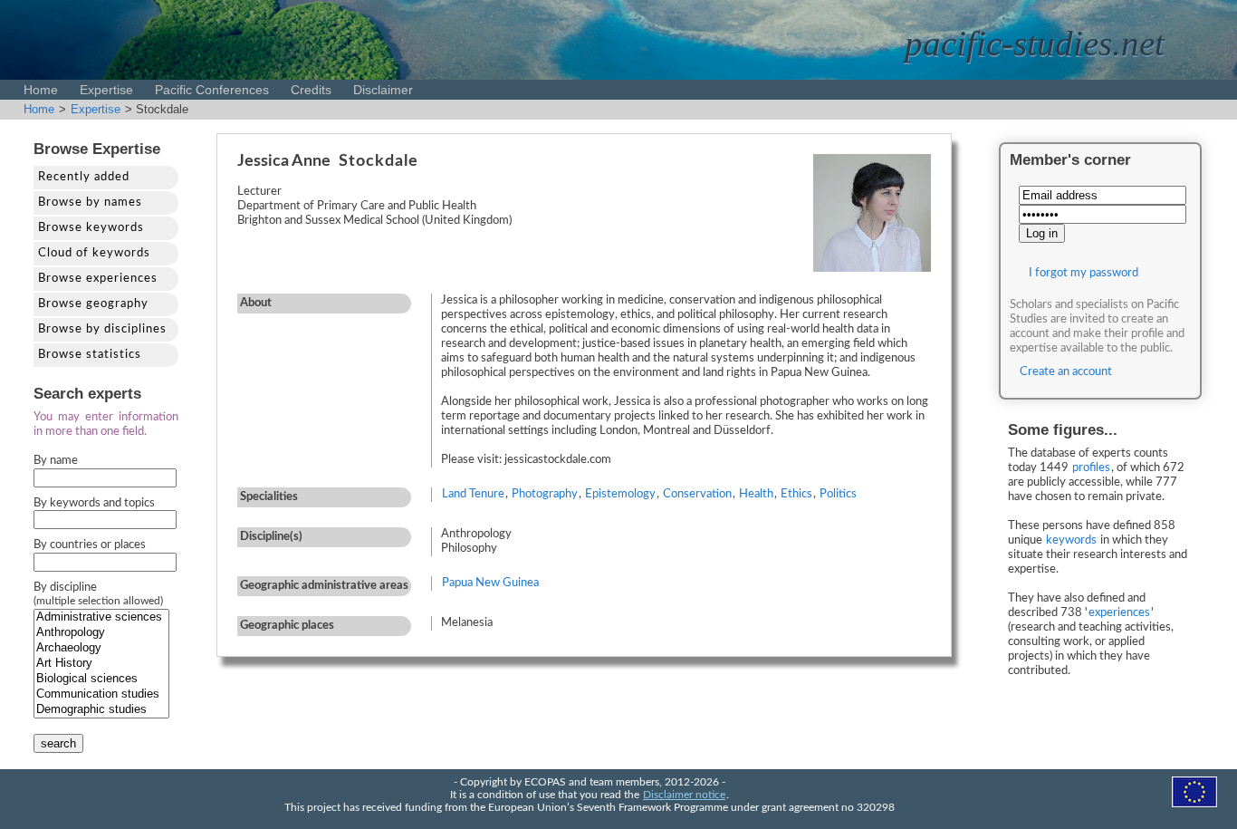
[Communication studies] (101, 694)
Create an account (1066, 372)
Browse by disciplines (102, 329)
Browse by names (90, 202)
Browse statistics (89, 355)
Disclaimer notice (684, 795)
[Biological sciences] (101, 679)
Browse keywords (91, 228)
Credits (311, 89)
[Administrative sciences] (101, 617)
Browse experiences (98, 278)
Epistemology (620, 494)
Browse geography (93, 304)
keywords (1071, 540)
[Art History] (101, 663)
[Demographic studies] (101, 710)
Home (41, 89)
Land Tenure (473, 494)
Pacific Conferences (212, 89)
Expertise (106, 89)
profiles (1091, 468)
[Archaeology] (101, 648)
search (58, 743)
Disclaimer (383, 89)
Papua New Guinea (490, 583)
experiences (1119, 613)
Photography (545, 494)
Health (756, 494)
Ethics (796, 494)
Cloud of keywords (94, 253)
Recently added (83, 177)
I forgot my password (1083, 273)
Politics (838, 494)
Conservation (697, 494)
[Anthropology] (101, 633)
